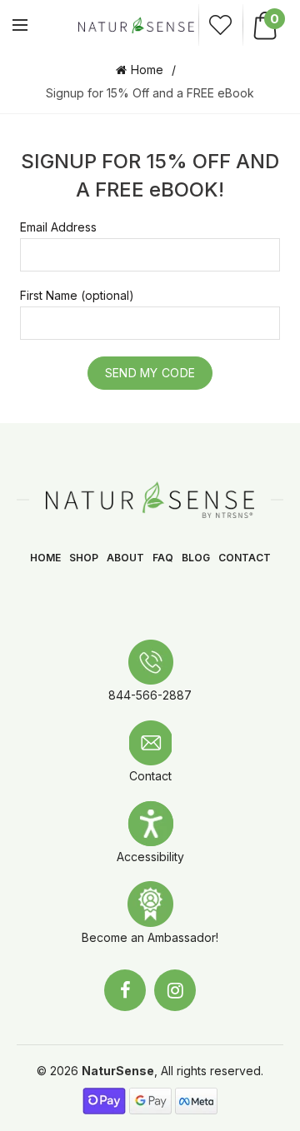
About (125, 557)
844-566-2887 (150, 695)
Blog (196, 557)
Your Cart (273, 19)
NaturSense (118, 1071)
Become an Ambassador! (150, 937)
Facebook (125, 990)
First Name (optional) (77, 295)
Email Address (58, 227)
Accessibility (150, 856)
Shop (83, 557)
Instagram (175, 990)
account (220, 25)
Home (147, 69)
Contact (244, 557)
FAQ (162, 557)
